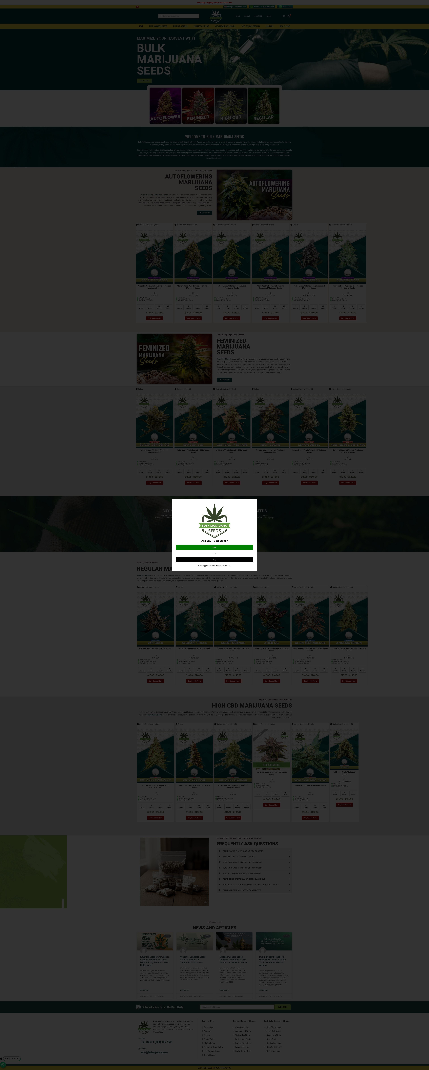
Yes (214, 547)
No (214, 560)
